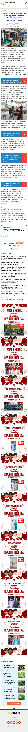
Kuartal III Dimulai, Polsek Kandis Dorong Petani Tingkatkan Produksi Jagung (10, 689)
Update (19, 243)
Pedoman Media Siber (14, 719)
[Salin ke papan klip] (18, 245)
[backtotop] (14, 709)
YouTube (20, 724)
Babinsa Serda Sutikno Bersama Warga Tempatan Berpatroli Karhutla (13, 230)
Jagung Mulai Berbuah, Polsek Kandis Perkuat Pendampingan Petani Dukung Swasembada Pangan (9, 674)
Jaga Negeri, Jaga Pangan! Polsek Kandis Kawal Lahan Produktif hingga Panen (10, 697)
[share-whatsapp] (15, 245)
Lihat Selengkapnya (13, 703)
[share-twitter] (13, 245)
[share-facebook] (10, 245)
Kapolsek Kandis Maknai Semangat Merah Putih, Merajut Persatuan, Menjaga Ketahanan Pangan (10, 682)
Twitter (17, 724)
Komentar (14, 248)
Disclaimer (14, 717)
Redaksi (14, 716)
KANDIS (5, 236)
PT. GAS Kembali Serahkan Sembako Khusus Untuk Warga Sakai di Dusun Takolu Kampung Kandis (9, 667)
